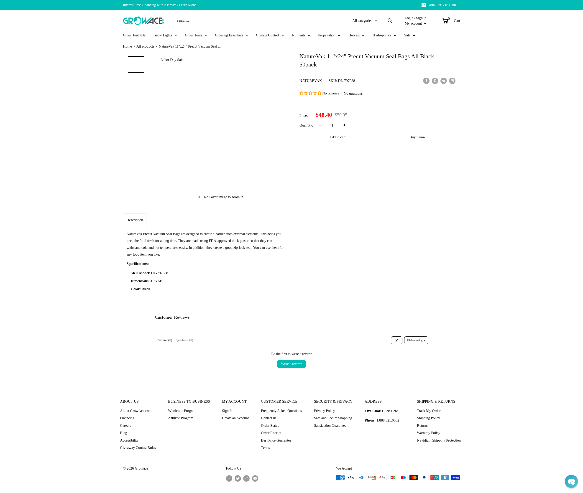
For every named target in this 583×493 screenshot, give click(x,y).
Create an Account (235, 418)
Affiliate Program (180, 418)
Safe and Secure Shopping (333, 418)
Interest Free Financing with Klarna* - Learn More (159, 5)
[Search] (390, 21)
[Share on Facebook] (426, 80)
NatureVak (310, 80)
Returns (422, 425)
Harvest (354, 35)
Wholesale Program (182, 411)
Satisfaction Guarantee (330, 425)
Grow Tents (193, 35)
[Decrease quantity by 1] (320, 125)
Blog (123, 433)
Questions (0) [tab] (184, 340)
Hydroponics (382, 35)
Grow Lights (162, 35)
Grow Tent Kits (134, 35)
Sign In (227, 411)
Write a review (291, 364)
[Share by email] (452, 80)
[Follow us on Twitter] (238, 478)
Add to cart (337, 137)
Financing (127, 418)
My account (414, 23)
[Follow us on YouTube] (255, 478)
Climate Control (267, 35)
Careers (125, 425)
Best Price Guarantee (276, 440)
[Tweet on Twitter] (443, 80)
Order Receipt (271, 433)
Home (127, 46)
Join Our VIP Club (442, 5)
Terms (265, 448)
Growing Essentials (229, 35)
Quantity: (306, 125)
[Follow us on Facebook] (229, 478)
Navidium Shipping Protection (439, 440)
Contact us (268, 418)
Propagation (326, 35)
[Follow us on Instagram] (246, 478)
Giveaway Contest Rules (138, 448)
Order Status (270, 425)
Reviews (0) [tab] (164, 340)
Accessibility (129, 440)
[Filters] (396, 340)
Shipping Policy (428, 418)
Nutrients (298, 35)
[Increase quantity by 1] (344, 125)
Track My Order (428, 411)
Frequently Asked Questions (281, 411)
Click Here (390, 411)
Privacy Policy (324, 411)
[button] (310, 93)
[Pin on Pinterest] (435, 80)
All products (145, 46)
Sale (407, 35)
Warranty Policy (428, 433)
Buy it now (417, 137)
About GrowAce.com (135, 411)
